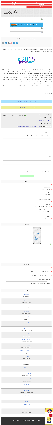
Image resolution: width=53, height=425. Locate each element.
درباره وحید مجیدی (39, 4)
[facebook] (6, 43)
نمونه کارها (13, 4)
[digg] (3, 43)
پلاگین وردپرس (47, 214)
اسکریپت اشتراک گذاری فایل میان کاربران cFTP (41, 275)
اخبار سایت (48, 204)
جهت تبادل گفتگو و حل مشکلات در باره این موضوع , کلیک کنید (26, 107)
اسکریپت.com (37, 420)
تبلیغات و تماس (13, 2)
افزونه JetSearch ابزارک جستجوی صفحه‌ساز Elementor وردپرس (37, 271)
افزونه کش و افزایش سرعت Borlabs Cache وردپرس (39, 283)
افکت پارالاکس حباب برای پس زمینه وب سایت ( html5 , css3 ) (38, 268)
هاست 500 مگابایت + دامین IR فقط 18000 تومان (26, 101)
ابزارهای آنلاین (39, 7)
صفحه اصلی (38, 2)
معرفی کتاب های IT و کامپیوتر (44, 209)
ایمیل (49, 163)
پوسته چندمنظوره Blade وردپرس (43, 279)
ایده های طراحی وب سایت (45, 197)
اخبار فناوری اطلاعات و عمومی (44, 120)
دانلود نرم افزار (47, 194)
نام (50, 156)
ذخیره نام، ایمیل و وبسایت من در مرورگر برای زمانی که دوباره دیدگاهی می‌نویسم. (36, 171)
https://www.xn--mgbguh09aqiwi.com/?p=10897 (28, 126)
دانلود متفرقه (47, 192)
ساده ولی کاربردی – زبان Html (44, 211)
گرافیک (48, 216)
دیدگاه (50, 137)
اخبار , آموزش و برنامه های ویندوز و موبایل (42, 206)
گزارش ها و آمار (47, 219)
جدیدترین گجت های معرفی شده (44, 199)
